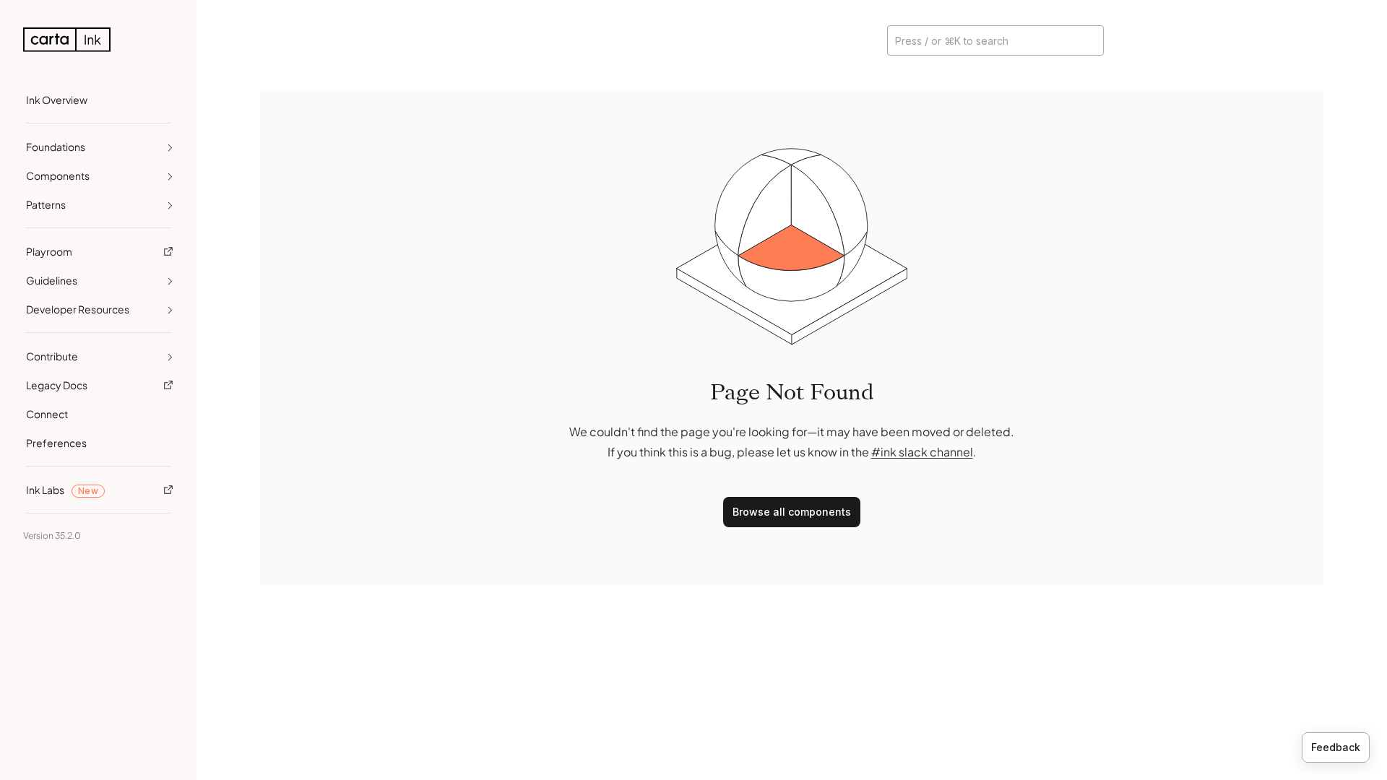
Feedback (1335, 747)
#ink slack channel (922, 451)
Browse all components (792, 512)
